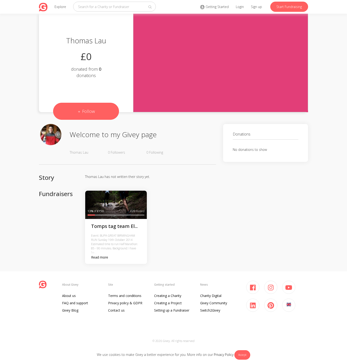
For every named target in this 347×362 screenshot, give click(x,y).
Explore (60, 6)
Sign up (256, 6)
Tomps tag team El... (114, 226)
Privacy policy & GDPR (125, 303)
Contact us (116, 310)
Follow (88, 111)
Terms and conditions (124, 295)
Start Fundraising (289, 6)
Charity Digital (210, 295)
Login (240, 6)
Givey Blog (70, 310)
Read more (99, 257)
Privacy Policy (223, 354)
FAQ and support (75, 303)
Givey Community (213, 303)
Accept (242, 355)
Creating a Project (168, 303)
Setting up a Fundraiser (171, 310)
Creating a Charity (167, 295)
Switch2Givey (210, 310)
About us (69, 295)
